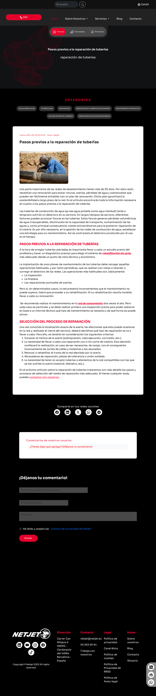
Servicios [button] (101, 18)
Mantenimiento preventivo (128, 109)
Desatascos (64, 109)
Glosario (132, 660)
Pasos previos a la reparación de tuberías (59, 142)
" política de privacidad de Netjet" (71, 528)
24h (25, 17)
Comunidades (79, 32)
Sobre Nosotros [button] (75, 18)
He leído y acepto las (57, 528)
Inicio (54, 18)
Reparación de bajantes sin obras (94, 116)
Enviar (28, 538)
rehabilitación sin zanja (116, 253)
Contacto (136, 18)
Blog (119, 18)
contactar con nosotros (44, 377)
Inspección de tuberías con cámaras (93, 109)
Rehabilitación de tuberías (61, 116)
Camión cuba (47, 109)
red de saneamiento (90, 303)
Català (144, 4)
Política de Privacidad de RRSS (112, 668)
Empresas (60, 32)
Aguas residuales (27, 109)
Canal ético (111, 648)
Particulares (99, 32)
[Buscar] (82, 4)
